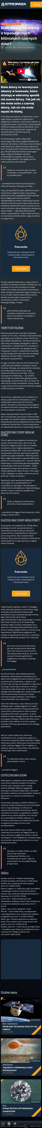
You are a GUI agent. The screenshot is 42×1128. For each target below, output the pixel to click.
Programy (2, 1126)
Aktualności (21, 1126)
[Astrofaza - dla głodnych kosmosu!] (14, 6)
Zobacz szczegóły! (21, 268)
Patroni (15, 1126)
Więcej (39, 1126)
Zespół (9, 1126)
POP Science (26, 1126)
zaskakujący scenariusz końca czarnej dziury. (19, 891)
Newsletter (33, 1126)
